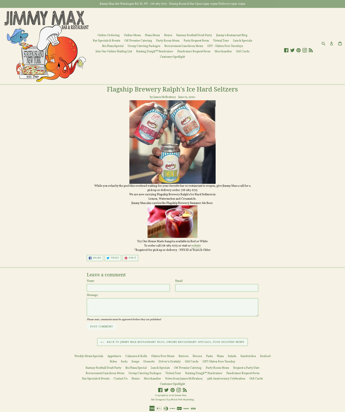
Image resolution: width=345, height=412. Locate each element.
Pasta (209, 356)
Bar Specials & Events (106, 41)
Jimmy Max (181, 395)
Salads (232, 356)
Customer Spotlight (172, 57)
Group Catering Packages (144, 46)
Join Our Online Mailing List (114, 52)
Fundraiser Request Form (193, 52)
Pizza (220, 356)
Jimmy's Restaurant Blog (231, 35)
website (196, 246)
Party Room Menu (168, 41)
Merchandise (223, 52)
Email (179, 281)
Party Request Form (196, 41)
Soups (135, 362)
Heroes (197, 356)
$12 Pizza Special (112, 46)
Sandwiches (248, 356)
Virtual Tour (221, 41)
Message (92, 295)
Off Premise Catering (138, 41)
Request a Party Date (246, 368)
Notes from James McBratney (184, 379)
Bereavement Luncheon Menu (183, 46)
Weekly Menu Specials (88, 356)
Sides (113, 362)
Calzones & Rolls (136, 356)
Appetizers (114, 356)
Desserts (149, 362)
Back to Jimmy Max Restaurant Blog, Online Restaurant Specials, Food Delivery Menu (175, 341)
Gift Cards (242, 52)
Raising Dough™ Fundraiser (154, 52)
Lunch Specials (242, 41)
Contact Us (120, 379)
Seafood (265, 356)
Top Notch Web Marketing (180, 399)
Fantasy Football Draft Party (194, 35)
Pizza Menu (152, 35)
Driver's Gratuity (170, 362)
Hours (168, 35)
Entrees (183, 356)
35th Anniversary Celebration (226, 379)
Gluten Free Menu (162, 356)
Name (90, 281)
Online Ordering (109, 35)
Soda (124, 362)
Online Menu (132, 35)
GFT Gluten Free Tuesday (219, 362)
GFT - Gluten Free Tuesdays (225, 46)
